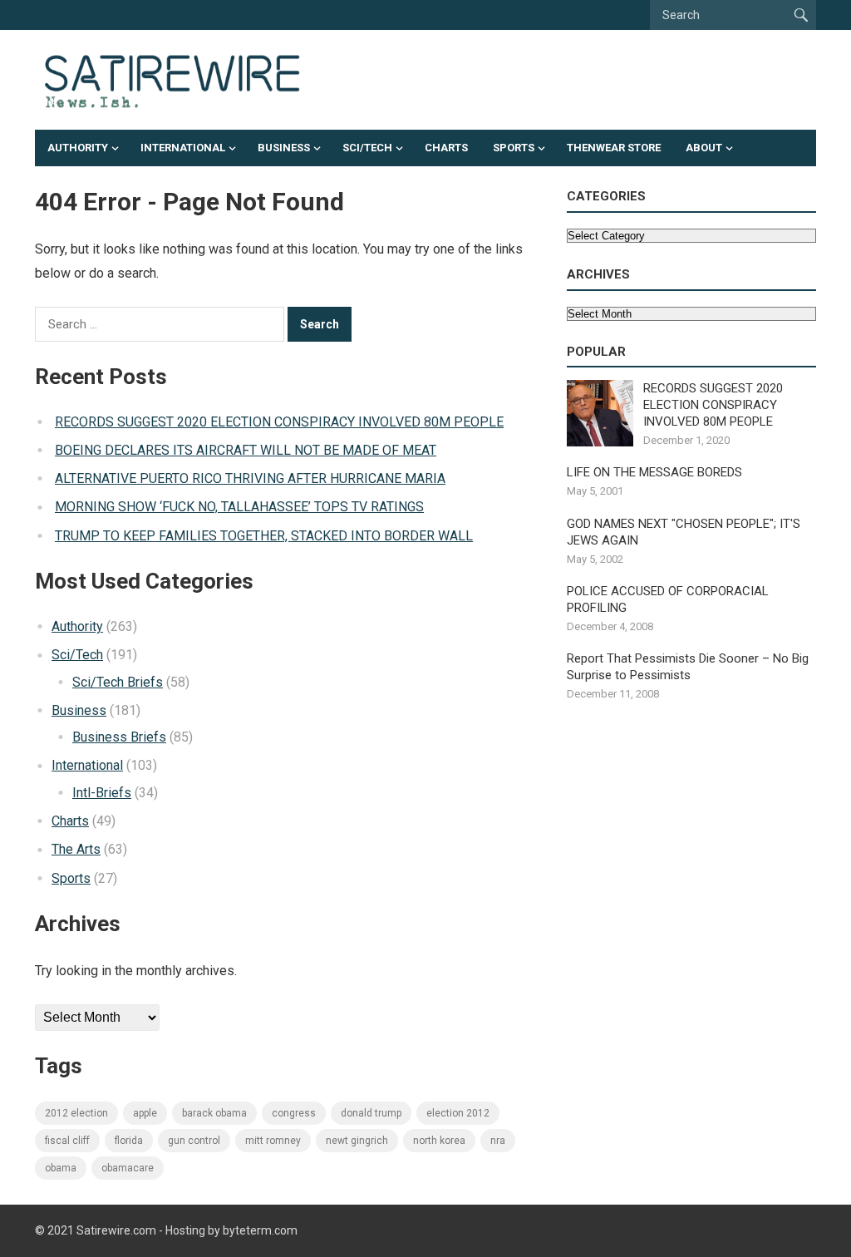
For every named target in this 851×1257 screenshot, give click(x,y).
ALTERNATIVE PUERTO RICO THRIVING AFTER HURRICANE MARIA (250, 478)
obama (60, 1168)
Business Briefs (119, 737)
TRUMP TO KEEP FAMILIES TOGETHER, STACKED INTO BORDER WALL (264, 536)
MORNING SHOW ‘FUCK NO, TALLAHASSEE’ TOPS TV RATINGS (239, 507)
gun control (194, 1140)
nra (497, 1140)
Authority (77, 147)
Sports (513, 147)
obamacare (127, 1168)
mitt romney (273, 1140)
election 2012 (457, 1113)
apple (145, 1113)
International (182, 147)
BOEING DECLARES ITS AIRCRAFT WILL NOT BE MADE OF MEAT (245, 450)
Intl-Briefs (101, 793)
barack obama (214, 1113)
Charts (446, 147)
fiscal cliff (67, 1140)
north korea (439, 1140)
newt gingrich (357, 1140)
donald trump (371, 1113)
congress (294, 1113)
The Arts (76, 849)
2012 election (76, 1113)
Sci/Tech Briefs (117, 682)
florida (129, 1140)
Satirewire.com (116, 1230)
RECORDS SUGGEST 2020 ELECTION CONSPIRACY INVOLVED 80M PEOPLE (279, 422)
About (704, 147)
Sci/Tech (367, 147)
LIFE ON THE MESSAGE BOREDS (654, 472)
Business (284, 147)
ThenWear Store (614, 147)
